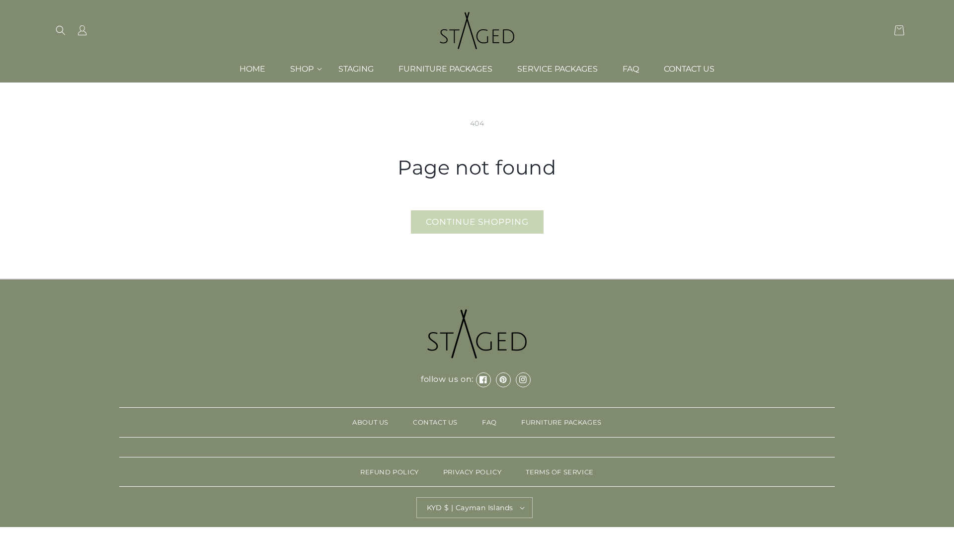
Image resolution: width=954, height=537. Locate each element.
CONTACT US (435, 422)
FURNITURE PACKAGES (561, 422)
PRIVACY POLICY (472, 472)
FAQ (489, 422)
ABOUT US (370, 422)
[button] (61, 30)
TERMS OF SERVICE (560, 472)
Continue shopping (477, 222)
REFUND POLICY (389, 472)
